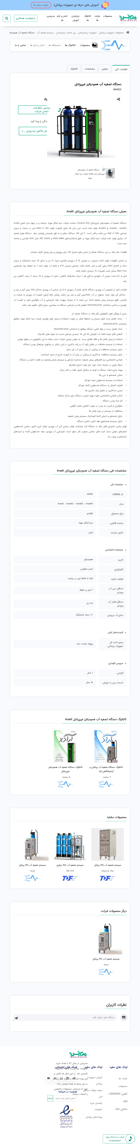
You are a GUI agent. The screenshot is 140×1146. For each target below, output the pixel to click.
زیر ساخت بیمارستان (65, 32)
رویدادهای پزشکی (94, 1117)
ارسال (50, 1098)
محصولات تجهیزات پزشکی (111, 32)
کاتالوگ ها (70, 45)
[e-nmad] (66, 1127)
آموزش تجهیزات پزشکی (94, 1080)
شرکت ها (123, 1078)
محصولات (107, 16)
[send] (17, 1017)
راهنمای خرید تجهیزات (96, 1106)
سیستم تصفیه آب (45, 32)
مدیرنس (51, 16)
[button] (17, 1018)
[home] (127, 33)
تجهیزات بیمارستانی (87, 32)
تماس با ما (20, 45)
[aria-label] (49, 1078)
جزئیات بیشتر (42, 5)
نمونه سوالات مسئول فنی (92, 1093)
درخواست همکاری (26, 18)
